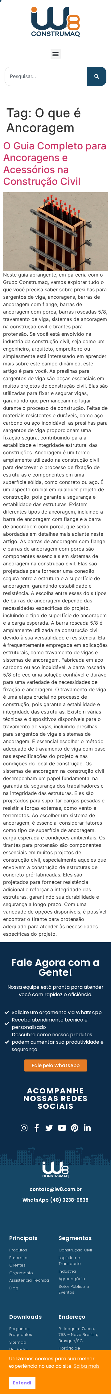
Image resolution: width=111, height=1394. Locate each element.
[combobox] (46, 76)
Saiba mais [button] (87, 1366)
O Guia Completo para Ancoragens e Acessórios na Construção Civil (54, 163)
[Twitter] (49, 1128)
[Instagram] (24, 1128)
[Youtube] (62, 1128)
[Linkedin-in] (87, 1128)
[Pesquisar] (96, 76)
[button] (56, 54)
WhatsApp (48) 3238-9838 (55, 1200)
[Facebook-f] (36, 1128)
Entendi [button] (22, 1383)
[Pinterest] (74, 1128)
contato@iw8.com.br (56, 1189)
